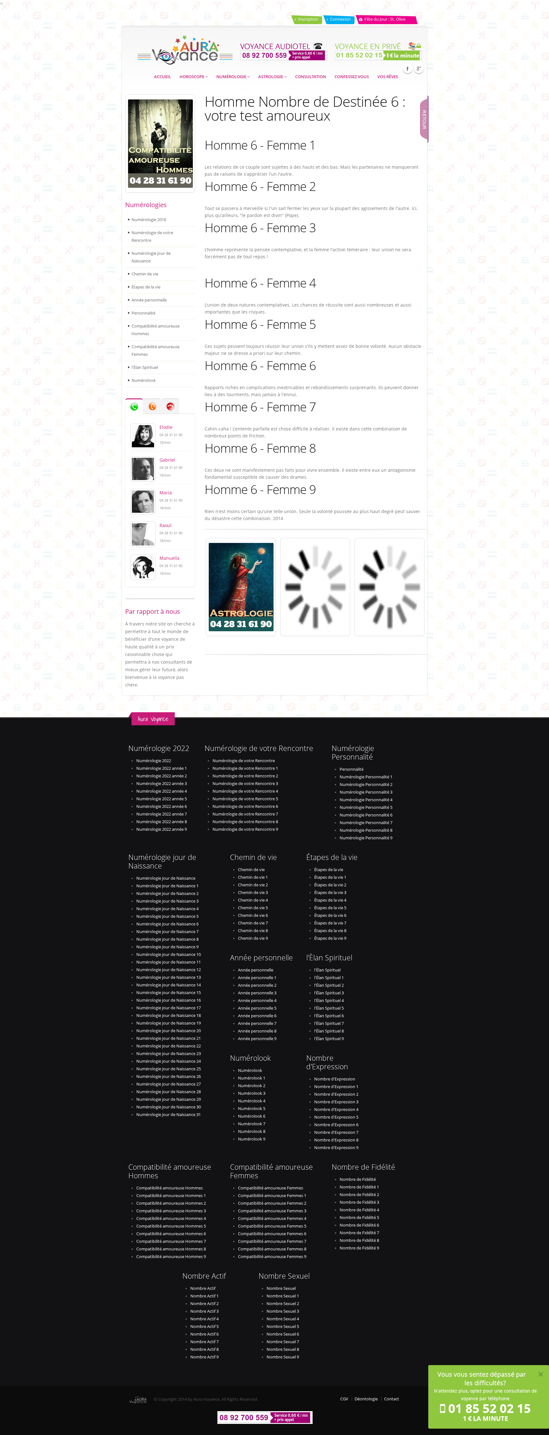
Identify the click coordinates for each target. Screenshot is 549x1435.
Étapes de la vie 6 (330, 915)
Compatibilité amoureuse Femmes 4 (272, 1218)
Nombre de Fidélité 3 (359, 1202)
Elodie (166, 427)
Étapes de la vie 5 (330, 907)
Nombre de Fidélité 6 (359, 1225)
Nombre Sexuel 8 (283, 1349)
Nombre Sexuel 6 (283, 1334)
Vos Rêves (387, 76)
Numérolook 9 (251, 1139)
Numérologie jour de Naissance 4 (167, 908)
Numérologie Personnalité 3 (366, 792)
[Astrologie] (240, 586)
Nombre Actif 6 (204, 1334)
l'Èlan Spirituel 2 (329, 985)
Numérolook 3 (251, 1093)
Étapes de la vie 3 (330, 892)
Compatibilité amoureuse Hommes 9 (171, 1256)
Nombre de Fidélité (358, 1179)
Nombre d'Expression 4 (336, 1109)
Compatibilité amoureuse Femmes (156, 350)
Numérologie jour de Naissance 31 (168, 1114)
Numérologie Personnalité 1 (366, 777)
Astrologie (271, 76)
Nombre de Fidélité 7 (359, 1232)
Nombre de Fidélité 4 (359, 1210)
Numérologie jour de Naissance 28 (168, 1091)
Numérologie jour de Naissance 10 (168, 954)
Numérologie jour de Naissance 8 (167, 939)
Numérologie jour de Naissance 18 (168, 1015)
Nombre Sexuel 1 (283, 1296)
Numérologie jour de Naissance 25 (168, 1069)
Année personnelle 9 (257, 1038)
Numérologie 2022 (153, 760)
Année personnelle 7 (257, 1023)
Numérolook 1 (251, 1078)
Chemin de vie (145, 274)
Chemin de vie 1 (253, 877)
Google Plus (419, 68)
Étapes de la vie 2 (330, 885)
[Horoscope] (315, 586)
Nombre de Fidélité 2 (359, 1194)
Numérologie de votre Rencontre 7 (245, 814)
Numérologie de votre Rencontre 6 (245, 806)
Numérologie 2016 (149, 219)
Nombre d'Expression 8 (336, 1140)
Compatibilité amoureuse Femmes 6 (272, 1233)
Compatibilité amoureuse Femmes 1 (272, 1195)
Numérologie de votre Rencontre (152, 236)
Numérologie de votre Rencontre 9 (245, 829)
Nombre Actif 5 (204, 1326)
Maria (165, 493)
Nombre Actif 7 (204, 1341)
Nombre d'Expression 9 (336, 1147)
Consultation (310, 76)
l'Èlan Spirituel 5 (329, 1008)
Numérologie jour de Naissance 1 (167, 886)
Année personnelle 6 (257, 1016)
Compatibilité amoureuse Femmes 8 (272, 1249)
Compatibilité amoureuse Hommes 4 (171, 1218)
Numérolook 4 (251, 1101)
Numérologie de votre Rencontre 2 (245, 776)
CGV (344, 1399)
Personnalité (143, 313)
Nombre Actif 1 (204, 1296)
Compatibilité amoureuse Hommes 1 (171, 1195)
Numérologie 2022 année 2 (161, 776)
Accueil (162, 76)
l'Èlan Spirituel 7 (329, 1023)
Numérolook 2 (251, 1085)
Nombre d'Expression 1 (336, 1086)
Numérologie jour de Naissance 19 (168, 1023)
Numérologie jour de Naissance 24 (168, 1061)
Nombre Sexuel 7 (283, 1341)
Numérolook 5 (251, 1108)
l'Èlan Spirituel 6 (329, 1016)
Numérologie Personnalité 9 (366, 838)
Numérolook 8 (251, 1131)
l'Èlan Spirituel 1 (329, 977)
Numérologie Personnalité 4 (366, 799)
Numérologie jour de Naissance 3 (167, 901)
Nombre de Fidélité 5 (359, 1217)
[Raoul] (143, 534)
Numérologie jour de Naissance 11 (168, 962)
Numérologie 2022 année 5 (161, 799)
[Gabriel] (143, 468)
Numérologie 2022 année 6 (161, 806)
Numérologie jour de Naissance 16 (168, 1000)
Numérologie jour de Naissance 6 (167, 924)
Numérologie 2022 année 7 (161, 814)
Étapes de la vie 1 (330, 877)
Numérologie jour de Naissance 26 (168, 1076)
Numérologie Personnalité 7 (366, 822)
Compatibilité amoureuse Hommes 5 (171, 1226)
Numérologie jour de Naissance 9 (167, 947)
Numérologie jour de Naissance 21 (168, 1038)
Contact (391, 1399)
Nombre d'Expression (334, 1079)
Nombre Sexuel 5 (283, 1326)
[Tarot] (389, 586)
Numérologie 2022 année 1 (161, 768)
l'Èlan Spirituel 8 (329, 1031)
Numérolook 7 (251, 1124)
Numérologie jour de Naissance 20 (168, 1030)
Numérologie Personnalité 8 (366, 830)
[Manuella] (143, 567)
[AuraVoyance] (185, 48)
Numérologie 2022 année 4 (161, 791)
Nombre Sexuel (281, 1288)
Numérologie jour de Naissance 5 (167, 916)
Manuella (169, 558)
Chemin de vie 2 (253, 885)
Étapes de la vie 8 (330, 930)
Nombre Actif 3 (204, 1311)
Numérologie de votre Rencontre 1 (245, 768)
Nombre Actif (202, 1288)
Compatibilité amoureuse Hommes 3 (171, 1211)
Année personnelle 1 (257, 977)
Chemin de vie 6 (253, 915)
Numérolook (144, 380)
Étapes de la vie (146, 287)
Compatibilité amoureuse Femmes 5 (272, 1226)
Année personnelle (149, 300)
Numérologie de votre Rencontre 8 (245, 821)
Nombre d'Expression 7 (336, 1132)
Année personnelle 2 (257, 985)
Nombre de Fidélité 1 (359, 1187)
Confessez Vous (352, 76)
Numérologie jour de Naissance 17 (168, 1008)
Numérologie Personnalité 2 (366, 784)
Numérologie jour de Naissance (151, 257)
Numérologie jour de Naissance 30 (168, 1107)
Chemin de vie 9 (253, 938)
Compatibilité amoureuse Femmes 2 (272, 1203)
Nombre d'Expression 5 (336, 1117)
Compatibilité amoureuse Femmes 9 (272, 1256)
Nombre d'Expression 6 (336, 1124)
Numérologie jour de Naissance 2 (167, 893)
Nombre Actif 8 (204, 1349)
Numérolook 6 (251, 1116)
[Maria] (143, 501)
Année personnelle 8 (257, 1031)
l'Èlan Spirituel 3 (329, 993)
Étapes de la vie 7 (330, 923)
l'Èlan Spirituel (145, 367)
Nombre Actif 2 (204, 1303)
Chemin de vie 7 (253, 923)
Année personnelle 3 (257, 993)
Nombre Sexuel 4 (283, 1319)
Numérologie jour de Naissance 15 (168, 992)
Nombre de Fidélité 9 (359, 1248)
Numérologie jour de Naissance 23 (168, 1053)
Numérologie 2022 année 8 (161, 821)
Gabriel (167, 460)
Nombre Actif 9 (204, 1357)
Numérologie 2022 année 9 (161, 829)
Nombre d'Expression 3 (336, 1102)
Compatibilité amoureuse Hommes (156, 329)
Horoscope (192, 76)
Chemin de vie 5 (253, 907)
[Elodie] (143, 436)
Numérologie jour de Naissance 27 (168, 1084)
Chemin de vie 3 (253, 892)
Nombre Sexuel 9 (283, 1357)
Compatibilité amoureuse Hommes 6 (171, 1233)
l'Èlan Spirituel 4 (329, 1000)
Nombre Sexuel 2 (283, 1303)
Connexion (340, 19)
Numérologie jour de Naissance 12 (168, 969)
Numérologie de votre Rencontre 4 (245, 791)
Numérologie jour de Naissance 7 (167, 931)
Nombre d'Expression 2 (336, 1094)
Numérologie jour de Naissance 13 (168, 977)
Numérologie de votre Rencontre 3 (245, 783)
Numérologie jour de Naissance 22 (168, 1046)
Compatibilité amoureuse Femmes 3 (272, 1211)
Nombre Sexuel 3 (283, 1311)
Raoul (165, 525)
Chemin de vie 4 (253, 900)
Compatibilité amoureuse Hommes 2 (171, 1203)
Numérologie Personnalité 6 (366, 815)
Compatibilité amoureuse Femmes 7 (272, 1241)
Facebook (407, 68)
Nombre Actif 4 (204, 1319)
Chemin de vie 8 (253, 930)
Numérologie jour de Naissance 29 (168, 1099)
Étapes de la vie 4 (330, 900)
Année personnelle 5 (257, 1008)
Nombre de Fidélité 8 (359, 1240)
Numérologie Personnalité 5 (366, 807)
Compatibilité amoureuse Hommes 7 (171, 1241)
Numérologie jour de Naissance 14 (168, 985)
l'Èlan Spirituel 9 (329, 1038)
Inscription (308, 19)
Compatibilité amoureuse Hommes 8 (171, 1249)
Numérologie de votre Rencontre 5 (245, 799)
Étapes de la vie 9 (330, 938)
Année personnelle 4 (257, 1000)
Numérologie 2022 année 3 (161, 783)
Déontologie (366, 1399)
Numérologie (231, 76)
